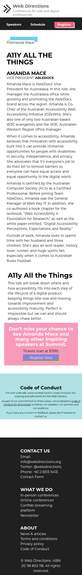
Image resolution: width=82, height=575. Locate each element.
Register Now (41, 358)
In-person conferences (39, 495)
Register (64, 24)
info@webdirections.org (40, 462)
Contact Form (32, 477)
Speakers (13, 24)
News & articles (33, 534)
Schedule (38, 24)
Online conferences (37, 500)
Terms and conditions (38, 539)
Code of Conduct (34, 549)
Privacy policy (32, 544)
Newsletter (29, 515)
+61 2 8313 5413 (45, 472)
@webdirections (47, 467)
